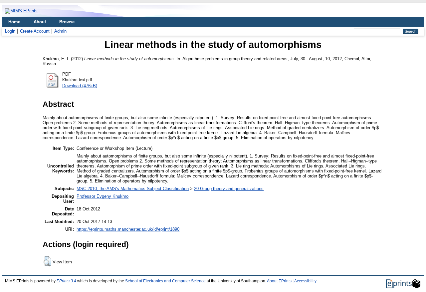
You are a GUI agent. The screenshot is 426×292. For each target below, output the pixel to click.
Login (10, 31)
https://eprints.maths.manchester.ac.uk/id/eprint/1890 (128, 229)
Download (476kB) (79, 85)
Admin (60, 31)
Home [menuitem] (14, 21)
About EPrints (279, 281)
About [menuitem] (40, 21)
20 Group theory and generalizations (229, 188)
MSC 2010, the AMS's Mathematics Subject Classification (133, 188)
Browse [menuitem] (67, 21)
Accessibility (305, 281)
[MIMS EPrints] (21, 10)
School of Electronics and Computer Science (165, 281)
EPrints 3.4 (66, 281)
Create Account (35, 31)
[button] (47, 261)
